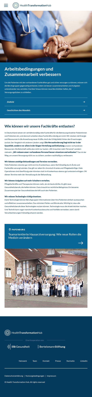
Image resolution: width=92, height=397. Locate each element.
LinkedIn (83, 361)
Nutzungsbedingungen (35, 376)
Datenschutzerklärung (14, 376)
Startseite (70, 361)
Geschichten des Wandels (18, 110)
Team (35, 361)
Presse (58, 361)
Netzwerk (23, 361)
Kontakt (46, 361)
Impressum (51, 376)
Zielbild (10, 102)
